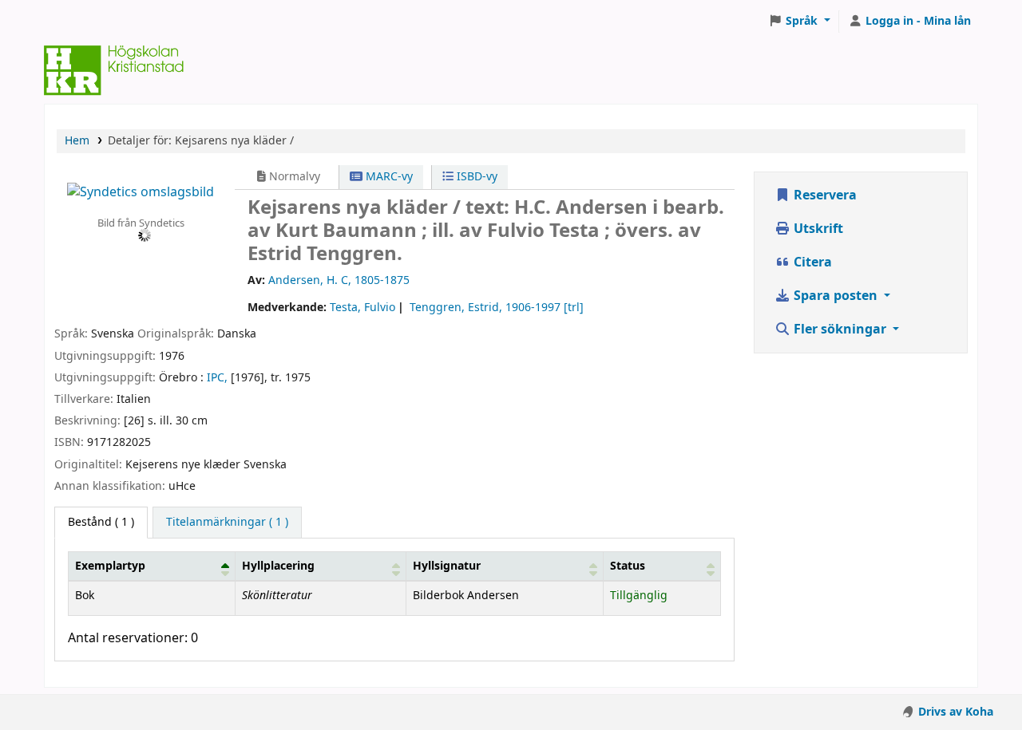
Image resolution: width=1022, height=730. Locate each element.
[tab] (227, 523)
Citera (811, 262)
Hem (77, 140)
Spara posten (835, 296)
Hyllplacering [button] (278, 566)
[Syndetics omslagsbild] (140, 191)
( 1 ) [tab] (101, 522)
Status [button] (627, 566)
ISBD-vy (475, 176)
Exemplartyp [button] (110, 566)
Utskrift (816, 229)
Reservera (823, 195)
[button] (799, 21)
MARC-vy (387, 176)
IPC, (217, 377)
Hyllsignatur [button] (447, 566)
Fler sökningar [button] (839, 329)
